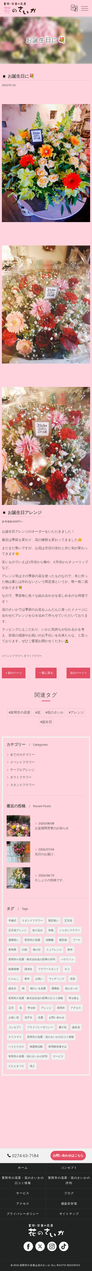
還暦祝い (13, 940)
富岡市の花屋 (32, 940)
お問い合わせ (56, 1017)
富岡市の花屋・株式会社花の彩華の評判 (31, 959)
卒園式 (12, 920)
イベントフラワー (12, 655)
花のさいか (71, 988)
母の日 (37, 949)
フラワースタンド (48, 969)
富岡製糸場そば (57, 1046)
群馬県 (12, 949)
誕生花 (76, 1027)
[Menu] (84, 8)
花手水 (28, 1017)
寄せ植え (74, 998)
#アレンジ (76, 712)
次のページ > (78, 673)
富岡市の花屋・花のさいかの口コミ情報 (50, 1037)
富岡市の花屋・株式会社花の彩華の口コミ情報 (35, 998)
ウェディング (56, 978)
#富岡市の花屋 (19, 712)
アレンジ (46, 1007)
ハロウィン (67, 959)
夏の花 (63, 1027)
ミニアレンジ (54, 949)
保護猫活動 (36, 1046)
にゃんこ (13, 978)
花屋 (40, 1017)
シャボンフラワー (69, 930)
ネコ (67, 969)
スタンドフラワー (22, 785)
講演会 (28, 969)
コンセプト (14, 1027)
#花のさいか (54, 712)
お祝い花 (13, 1017)
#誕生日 (46, 722)
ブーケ (76, 940)
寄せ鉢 (31, 1007)
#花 (37, 712)
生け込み (37, 930)
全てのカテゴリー (22, 754)
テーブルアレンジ (22, 769)
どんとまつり (16, 1066)
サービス (58, 1056)
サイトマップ (69, 1213)
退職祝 (55, 988)
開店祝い (53, 920)
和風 (51, 930)
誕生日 (12, 988)
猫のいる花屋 (38, 988)
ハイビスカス (16, 1046)
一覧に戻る (46, 673)
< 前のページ (13, 673)
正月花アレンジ (17, 930)
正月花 (68, 920)
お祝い (39, 978)
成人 (32, 1066)
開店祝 (63, 940)
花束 (72, 978)
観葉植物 (13, 969)
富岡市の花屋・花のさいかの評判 (27, 1056)
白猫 (24, 949)
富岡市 (61, 1007)
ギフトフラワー (33, 655)
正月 (11, 1007)
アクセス (76, 1007)
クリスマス (14, 1037)
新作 (70, 949)
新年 (27, 978)
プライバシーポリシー (40, 1027)
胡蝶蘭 (50, 940)
